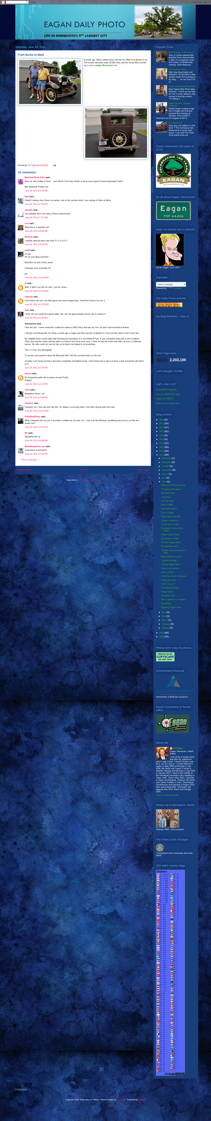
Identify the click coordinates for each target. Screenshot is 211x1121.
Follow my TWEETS (165, 399)
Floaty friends (167, 592)
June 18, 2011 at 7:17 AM (36, 217)
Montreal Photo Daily (35, 177)
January (165, 628)
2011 (161, 455)
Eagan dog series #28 (170, 516)
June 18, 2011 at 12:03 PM (37, 304)
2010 (161, 633)
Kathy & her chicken (170, 568)
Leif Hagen (178, 748)
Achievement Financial (166, 389)
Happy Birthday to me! (171, 556)
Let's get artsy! (167, 501)
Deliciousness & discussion (181, 52)
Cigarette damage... (170, 560)
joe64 (27, 250)
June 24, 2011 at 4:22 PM (36, 454)
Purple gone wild (168, 580)
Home (83, 470)
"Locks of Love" (168, 584)
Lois (27, 223)
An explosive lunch (169, 546)
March (165, 620)
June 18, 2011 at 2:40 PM (36, 318)
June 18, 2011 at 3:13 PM (36, 384)
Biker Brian (166, 603)
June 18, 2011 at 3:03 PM (36, 368)
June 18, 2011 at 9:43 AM (36, 244)
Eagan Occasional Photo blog (182, 86)
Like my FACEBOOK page (168, 394)
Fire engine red (175, 123)
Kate (27, 196)
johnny (28, 373)
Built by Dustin (167, 572)
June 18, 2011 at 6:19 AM (36, 191)
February (166, 624)
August (165, 474)
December (166, 458)
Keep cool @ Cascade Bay (173, 485)
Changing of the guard (171, 489)
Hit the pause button (178, 69)
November (166, 462)
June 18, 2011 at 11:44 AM (37, 291)
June (164, 482)
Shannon (29, 403)
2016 (161, 439)
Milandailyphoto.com (35, 446)
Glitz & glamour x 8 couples (173, 599)
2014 (161, 443)
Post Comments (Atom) (89, 480)
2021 (161, 427)
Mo (26, 433)
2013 (161, 447)
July (164, 478)
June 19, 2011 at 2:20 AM (36, 427)
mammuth (121, 1099)
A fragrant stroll (168, 595)
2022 (161, 423)
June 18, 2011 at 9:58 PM (36, 397)
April (164, 616)
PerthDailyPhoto (32, 416)
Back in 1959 (167, 505)
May (164, 612)
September (167, 470)
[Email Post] (54, 165)
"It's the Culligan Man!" (171, 542)
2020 (161, 431)
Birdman (29, 237)
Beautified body (168, 493)
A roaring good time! (170, 588)
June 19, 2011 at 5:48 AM (36, 440)
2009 (161, 637)
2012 (161, 451)
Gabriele (29, 297)
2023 (161, 420)
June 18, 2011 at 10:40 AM (37, 277)
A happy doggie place (170, 564)
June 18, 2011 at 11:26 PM (37, 411)
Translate (177, 288)
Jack (27, 310)
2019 (161, 435)
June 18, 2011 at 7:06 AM (36, 204)
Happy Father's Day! (170, 534)
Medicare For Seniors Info (167, 403)
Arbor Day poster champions (173, 576)
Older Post (142, 470)
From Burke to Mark (170, 538)
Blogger (141, 1099)
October (165, 466)
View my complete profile (167, 795)
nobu (27, 390)
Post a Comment (29, 460)
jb (26, 283)
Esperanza (166, 497)
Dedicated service (169, 509)
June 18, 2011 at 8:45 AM (36, 231)
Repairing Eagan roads (171, 607)
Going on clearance (169, 520)
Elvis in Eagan (167, 512)
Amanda (29, 210)
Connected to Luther (170, 524)
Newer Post (24, 470)
